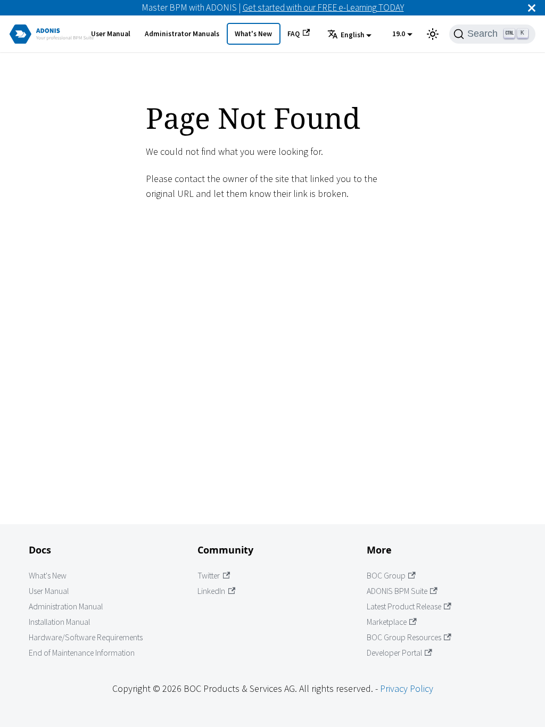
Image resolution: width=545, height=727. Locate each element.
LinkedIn (211, 591)
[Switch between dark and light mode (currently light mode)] (432, 34)
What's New (253, 33)
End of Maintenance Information (82, 653)
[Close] (531, 7)
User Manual (110, 33)
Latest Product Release (404, 606)
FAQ (293, 33)
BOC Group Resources (404, 637)
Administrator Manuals (182, 33)
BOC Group (386, 576)
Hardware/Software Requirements (86, 637)
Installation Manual (59, 622)
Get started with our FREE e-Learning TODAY (323, 7)
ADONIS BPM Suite (397, 591)
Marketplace (387, 622)
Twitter (208, 576)
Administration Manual (66, 606)
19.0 (398, 33)
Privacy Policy (406, 688)
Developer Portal (394, 653)
